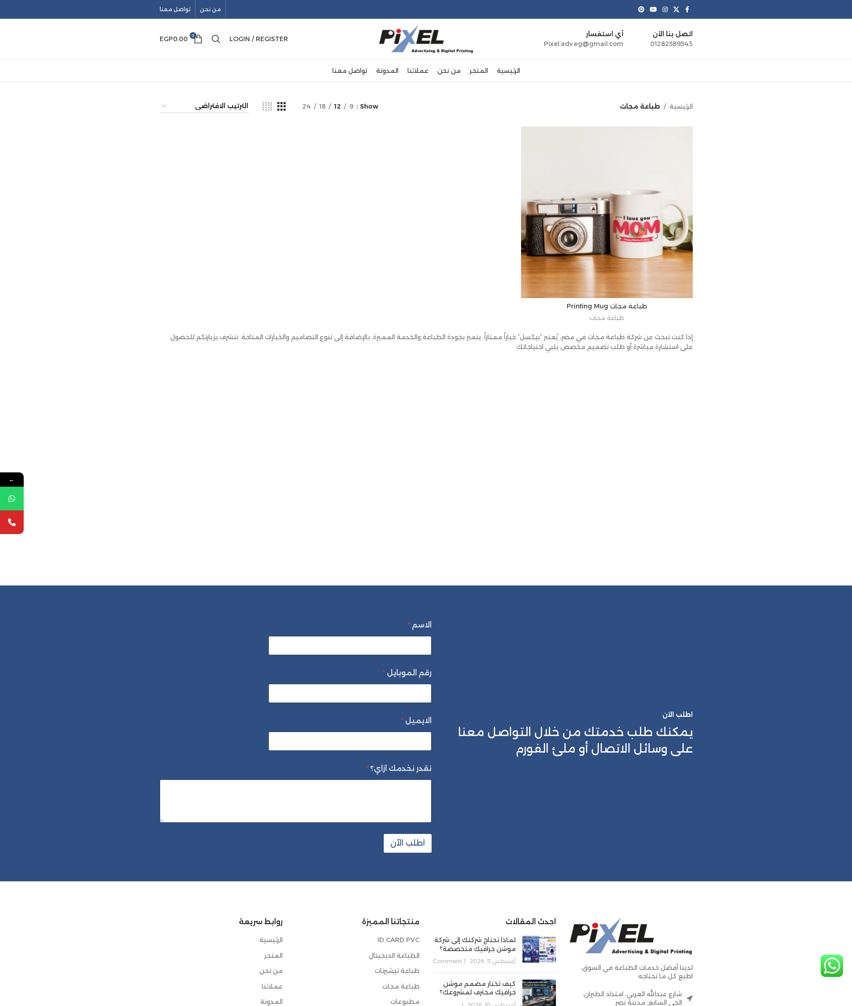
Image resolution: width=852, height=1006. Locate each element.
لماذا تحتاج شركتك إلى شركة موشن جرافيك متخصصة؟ (475, 944)
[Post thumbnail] (539, 951)
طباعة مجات (606, 317)
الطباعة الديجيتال (394, 955)
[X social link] (676, 10)
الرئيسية (681, 106)
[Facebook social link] (687, 10)
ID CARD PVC (398, 940)
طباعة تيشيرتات (397, 971)
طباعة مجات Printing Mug (607, 306)
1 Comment (449, 961)
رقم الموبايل (407, 673)
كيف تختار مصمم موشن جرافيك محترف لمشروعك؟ (478, 988)
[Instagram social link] (665, 10)
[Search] (216, 39)
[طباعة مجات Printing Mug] (607, 212)
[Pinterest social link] (641, 10)
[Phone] (12, 522)
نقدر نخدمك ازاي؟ (399, 768)
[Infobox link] (671, 39)
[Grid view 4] (267, 106)
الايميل (416, 720)
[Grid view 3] (281, 106)
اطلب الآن (407, 842)
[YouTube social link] (653, 10)
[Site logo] (426, 38)
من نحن (271, 971)
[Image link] (631, 935)
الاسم (420, 625)
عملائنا (272, 986)
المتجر (273, 955)
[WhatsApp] (12, 498)
